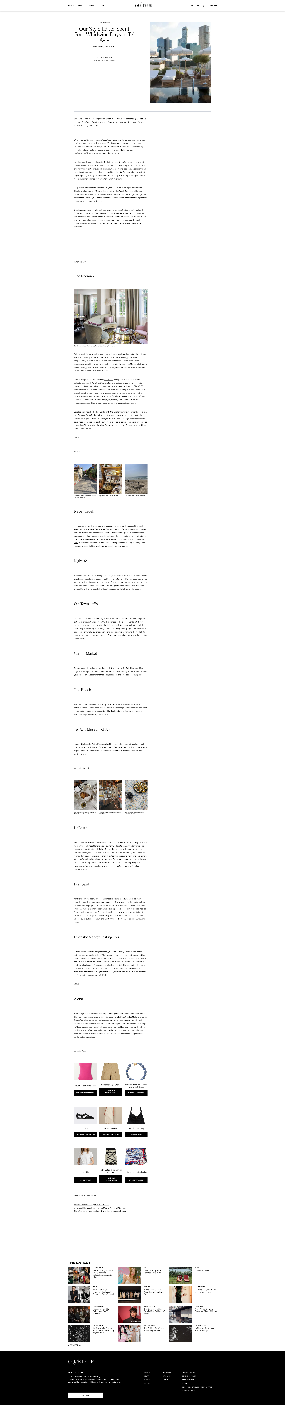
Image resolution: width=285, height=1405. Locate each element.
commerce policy (189, 1376)
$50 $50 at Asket (85, 1180)
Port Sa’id (87, 898)
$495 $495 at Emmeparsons (85, 1134)
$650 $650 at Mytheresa (136, 1093)
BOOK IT (77, 437)
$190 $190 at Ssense (136, 1134)
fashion (71, 5)
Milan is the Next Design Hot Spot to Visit (91, 1204)
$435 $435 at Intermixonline (110, 1092)
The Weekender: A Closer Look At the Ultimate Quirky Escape (100, 1211)
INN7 (76, 542)
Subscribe (213, 5)
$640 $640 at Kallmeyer (111, 1134)
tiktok (165, 1380)
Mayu (101, 546)
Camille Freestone (105, 58)
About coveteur (75, 1372)
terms (184, 1383)
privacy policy (188, 1380)
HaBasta (91, 842)
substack (166, 1376)
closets (91, 5)
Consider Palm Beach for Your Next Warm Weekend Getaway (100, 1207)
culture (101, 5)
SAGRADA (108, 379)
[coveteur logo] (142, 5)
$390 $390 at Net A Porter (85, 1093)
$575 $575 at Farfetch (136, 1180)
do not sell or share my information (197, 1387)
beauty (80, 5)
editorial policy (188, 1372)
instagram (167, 1372)
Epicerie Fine (89, 546)
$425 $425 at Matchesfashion (111, 1179)
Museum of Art (103, 744)
